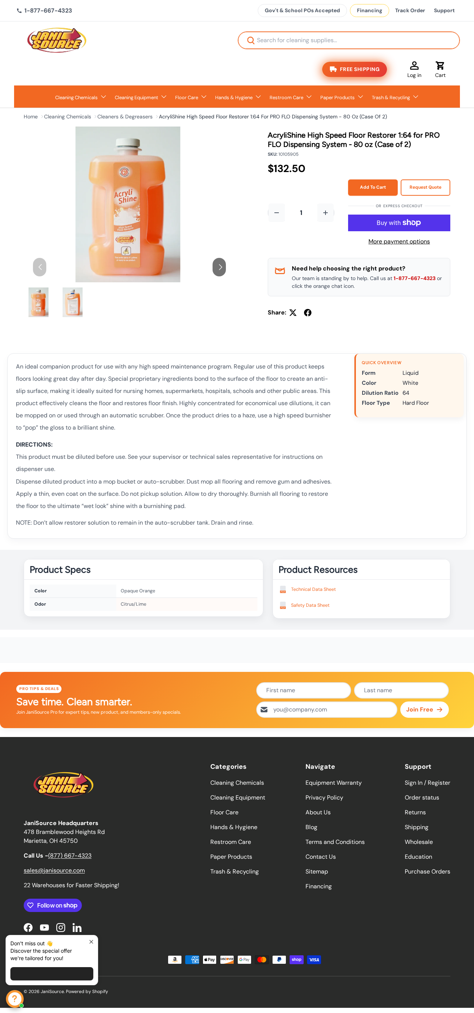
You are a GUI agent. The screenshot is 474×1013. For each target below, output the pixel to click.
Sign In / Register (427, 783)
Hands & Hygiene (234, 97)
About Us (318, 812)
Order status (422, 797)
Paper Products (337, 97)
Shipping (416, 827)
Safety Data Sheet (310, 605)
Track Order (410, 10)
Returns (415, 812)
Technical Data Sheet (313, 589)
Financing (369, 10)
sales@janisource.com (54, 870)
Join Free (419, 709)
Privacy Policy (324, 797)
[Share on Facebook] (307, 312)
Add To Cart (373, 187)
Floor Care (186, 97)
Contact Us (321, 857)
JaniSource (52, 992)
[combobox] (348, 40)
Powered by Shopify (87, 992)
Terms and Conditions (335, 842)
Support (444, 10)
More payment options (399, 241)
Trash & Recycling (391, 97)
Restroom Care (286, 97)
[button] (440, 69)
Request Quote (425, 187)
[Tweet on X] (293, 312)
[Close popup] (91, 942)
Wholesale (419, 842)
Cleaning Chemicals (76, 97)
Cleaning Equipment (136, 97)
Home (31, 116)
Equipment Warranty (334, 783)
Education (418, 857)
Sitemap (317, 871)
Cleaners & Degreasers (125, 116)
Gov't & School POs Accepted (302, 10)
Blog (311, 827)
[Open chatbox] (15, 999)
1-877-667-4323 (414, 278)
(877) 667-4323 (69, 855)
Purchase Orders (427, 871)
